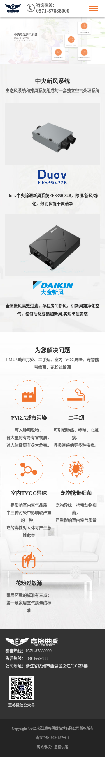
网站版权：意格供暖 (52, 747)
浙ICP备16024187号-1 (52, 738)
